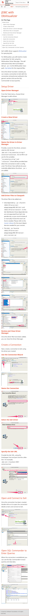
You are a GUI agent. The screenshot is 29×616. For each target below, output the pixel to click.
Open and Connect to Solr (9, 45)
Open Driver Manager (9, 24)
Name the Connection (9, 39)
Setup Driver (5, 22)
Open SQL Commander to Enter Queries (13, 47)
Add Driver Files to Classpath (11, 30)
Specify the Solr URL (8, 43)
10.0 (11, 6)
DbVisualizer (23, 51)
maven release (9, 223)
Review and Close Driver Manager (12, 33)
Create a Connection (7, 35)
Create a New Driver (8, 26)
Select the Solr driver (9, 41)
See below (8, 68)
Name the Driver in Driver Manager (12, 28)
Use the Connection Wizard (10, 37)
